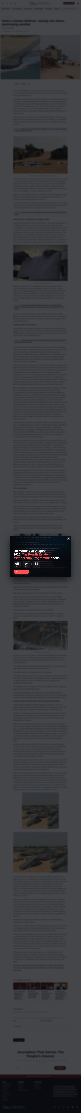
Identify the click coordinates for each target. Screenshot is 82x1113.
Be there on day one (21, 571)
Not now (33, 571)
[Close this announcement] (68, 538)
